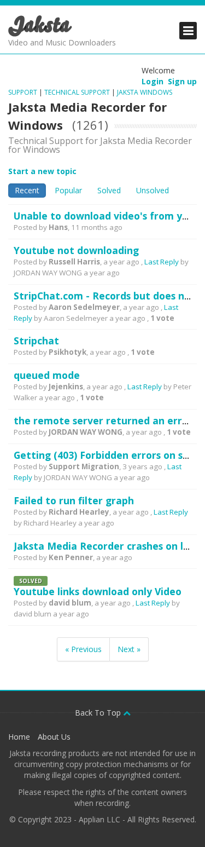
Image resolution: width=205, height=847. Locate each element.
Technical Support (77, 92)
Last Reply (161, 262)
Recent (27, 190)
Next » (129, 649)
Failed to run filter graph (74, 500)
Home (19, 736)
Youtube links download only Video (97, 591)
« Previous (83, 649)
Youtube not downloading (76, 250)
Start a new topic (42, 171)
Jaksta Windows (144, 92)
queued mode (47, 375)
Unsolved (152, 190)
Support (23, 92)
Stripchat (36, 340)
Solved (109, 190)
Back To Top (99, 712)
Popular (68, 190)
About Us (54, 736)
